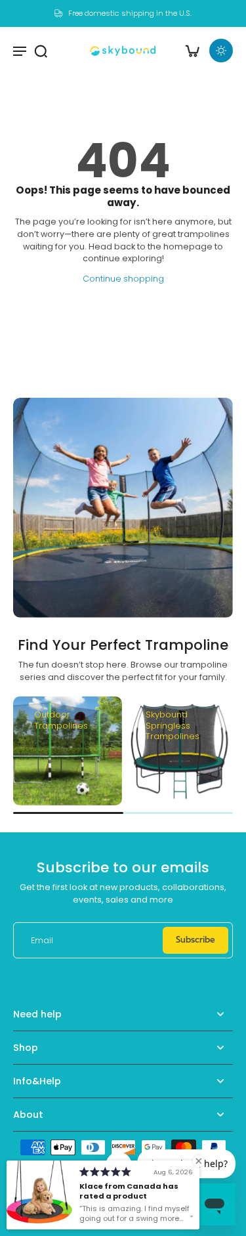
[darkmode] (221, 50)
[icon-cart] (192, 50)
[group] (67, 750)
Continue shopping (123, 278)
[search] (40, 50)
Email (42, 940)
